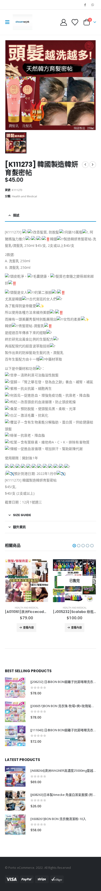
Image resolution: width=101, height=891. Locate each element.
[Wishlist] (75, 22)
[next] (92, 164)
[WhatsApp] (92, 4)
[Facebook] (85, 4)
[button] (9, 22)
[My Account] (64, 22)
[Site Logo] (22, 22)
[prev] (85, 164)
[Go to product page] (74, 580)
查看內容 (28, 628)
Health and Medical (24, 196)
